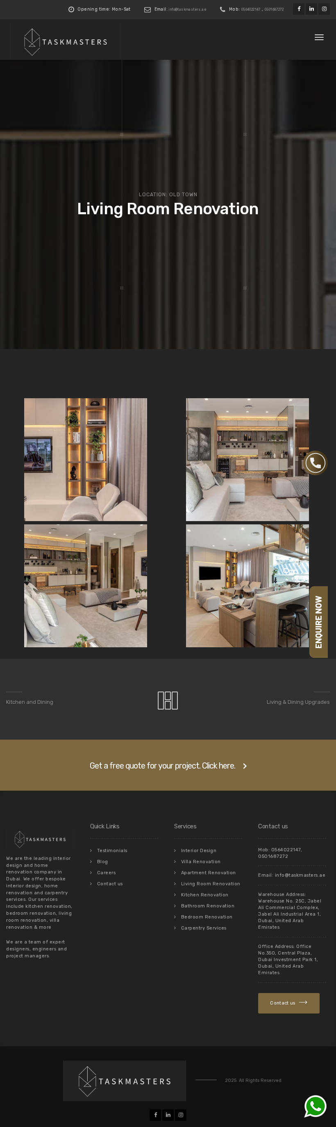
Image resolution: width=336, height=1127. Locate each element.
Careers (106, 872)
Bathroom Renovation (208, 906)
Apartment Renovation (208, 872)
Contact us (110, 884)
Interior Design (199, 850)
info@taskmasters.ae (188, 9)
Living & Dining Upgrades (298, 702)
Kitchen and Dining (29, 702)
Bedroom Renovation (207, 917)
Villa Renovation (201, 861)
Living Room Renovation (211, 884)
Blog (102, 861)
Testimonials (112, 850)
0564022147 (251, 9)
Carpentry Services (204, 928)
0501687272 (274, 9)
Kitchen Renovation (205, 895)
